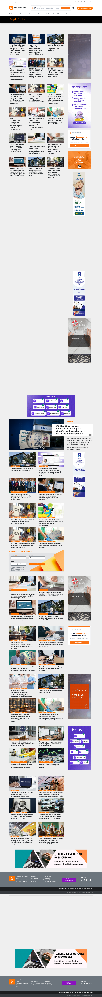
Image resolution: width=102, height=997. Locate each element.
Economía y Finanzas (21, 14)
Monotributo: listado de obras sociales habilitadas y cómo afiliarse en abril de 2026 (36, 172)
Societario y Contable (68, 14)
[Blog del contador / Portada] (11, 8)
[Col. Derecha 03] (79, 362)
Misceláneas (48, 980)
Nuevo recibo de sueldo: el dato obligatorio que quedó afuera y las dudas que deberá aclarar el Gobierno (36, 49)
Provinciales (56, 14)
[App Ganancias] (79, 148)
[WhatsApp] (79, 169)
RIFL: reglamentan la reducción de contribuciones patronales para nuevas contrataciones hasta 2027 (36, 124)
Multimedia (47, 981)
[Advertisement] (51, 921)
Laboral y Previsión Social (44, 14)
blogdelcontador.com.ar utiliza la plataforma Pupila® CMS (80, 995)
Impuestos (32, 14)
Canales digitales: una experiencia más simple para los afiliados (56, 47)
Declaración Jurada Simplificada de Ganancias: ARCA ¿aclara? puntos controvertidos (17, 147)
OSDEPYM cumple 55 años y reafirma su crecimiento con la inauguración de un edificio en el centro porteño (36, 73)
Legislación (33, 985)
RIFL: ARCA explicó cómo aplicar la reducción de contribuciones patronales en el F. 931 (37, 98)
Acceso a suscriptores (85, 8)
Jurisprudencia (34, 981)
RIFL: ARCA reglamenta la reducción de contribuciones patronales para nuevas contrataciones (16, 124)
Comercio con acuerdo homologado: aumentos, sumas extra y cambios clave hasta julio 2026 (37, 149)
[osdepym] (79, 216)
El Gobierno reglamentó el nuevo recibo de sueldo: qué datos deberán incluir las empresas (55, 72)
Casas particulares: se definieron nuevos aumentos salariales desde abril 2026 (55, 121)
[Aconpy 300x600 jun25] (79, 127)
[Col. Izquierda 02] (51, 967)
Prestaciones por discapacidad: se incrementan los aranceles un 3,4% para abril (54, 174)
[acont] (79, 315)
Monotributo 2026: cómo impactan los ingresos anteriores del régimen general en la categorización (17, 172)
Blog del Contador (18, 19)
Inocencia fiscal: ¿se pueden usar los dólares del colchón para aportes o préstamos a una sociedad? (55, 148)
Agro (17, 981)
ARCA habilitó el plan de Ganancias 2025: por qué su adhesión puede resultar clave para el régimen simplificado (17, 49)
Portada (11, 14)
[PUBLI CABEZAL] (51, 8)
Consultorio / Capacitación (22, 983)
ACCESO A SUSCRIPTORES (69, 983)
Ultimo (18, 986)
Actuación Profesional (22, 980)
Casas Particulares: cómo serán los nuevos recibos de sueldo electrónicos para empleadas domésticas (17, 99)
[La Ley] (79, 78)
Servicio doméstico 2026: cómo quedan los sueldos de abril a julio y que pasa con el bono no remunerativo (56, 99)
